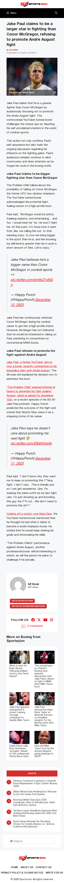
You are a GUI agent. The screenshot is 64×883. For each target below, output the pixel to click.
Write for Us (54, 873)
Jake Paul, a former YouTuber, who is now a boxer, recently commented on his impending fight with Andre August (32, 366)
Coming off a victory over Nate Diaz (29, 514)
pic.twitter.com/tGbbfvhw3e (31, 443)
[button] (56, 13)
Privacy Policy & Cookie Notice (22, 873)
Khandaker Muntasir (28, 606)
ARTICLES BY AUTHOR (22, 601)
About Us (27, 867)
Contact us (44, 867)
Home (14, 867)
